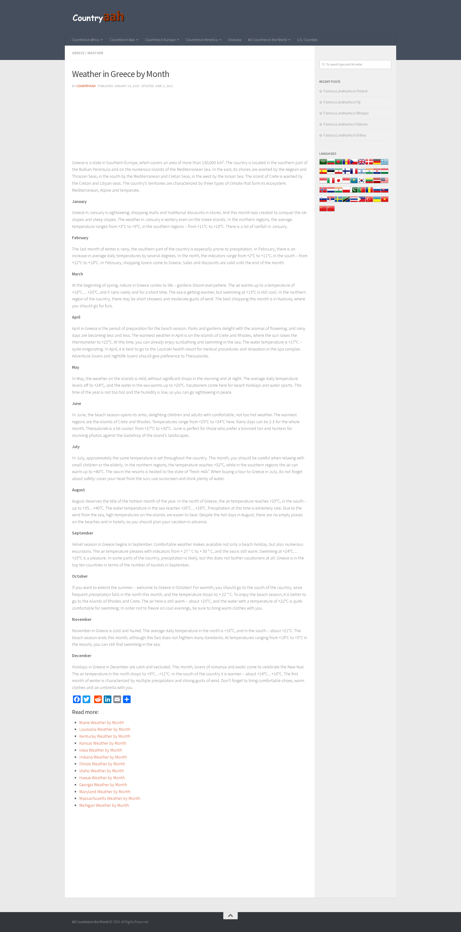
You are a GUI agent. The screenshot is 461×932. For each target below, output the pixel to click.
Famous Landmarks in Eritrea (345, 135)
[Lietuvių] (369, 183)
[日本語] (338, 183)
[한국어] (361, 183)
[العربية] (323, 164)
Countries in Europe (160, 39)
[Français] (354, 173)
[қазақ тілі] (354, 183)
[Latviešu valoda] (377, 183)
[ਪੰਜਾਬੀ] (338, 192)
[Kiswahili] (346, 201)
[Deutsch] (377, 164)
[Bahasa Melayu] (384, 183)
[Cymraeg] (361, 164)
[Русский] (377, 192)
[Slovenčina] (384, 192)
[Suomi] (346, 173)
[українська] (377, 201)
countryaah (86, 86)
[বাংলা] (338, 164)
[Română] (369, 192)
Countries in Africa (85, 39)
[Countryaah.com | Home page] (99, 17)
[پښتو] (354, 192)
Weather (95, 52)
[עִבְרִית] (361, 173)
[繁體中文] (331, 211)
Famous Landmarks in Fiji (342, 102)
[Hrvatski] (377, 173)
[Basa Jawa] (346, 183)
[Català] (346, 164)
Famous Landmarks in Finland (345, 91)
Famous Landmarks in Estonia (345, 124)
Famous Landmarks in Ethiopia (346, 113)
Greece (78, 52)
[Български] (331, 164)
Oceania (234, 39)
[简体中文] (323, 211)
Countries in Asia (122, 39)
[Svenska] (338, 201)
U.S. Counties (307, 39)
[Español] (323, 173)
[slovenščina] (323, 201)
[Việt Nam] (384, 201)
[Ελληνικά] (384, 164)
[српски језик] (331, 201)
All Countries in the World (267, 39)
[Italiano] (331, 183)
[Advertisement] (189, 125)
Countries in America (202, 39)
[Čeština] (354, 164)
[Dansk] (369, 164)
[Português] (361, 192)
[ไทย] (354, 201)
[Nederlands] (331, 192)
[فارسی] (338, 173)
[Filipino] (361, 201)
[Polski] (346, 192)
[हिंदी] (369, 173)
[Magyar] (384, 173)
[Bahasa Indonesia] (323, 183)
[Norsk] (323, 192)
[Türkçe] (369, 201)
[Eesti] (331, 173)
